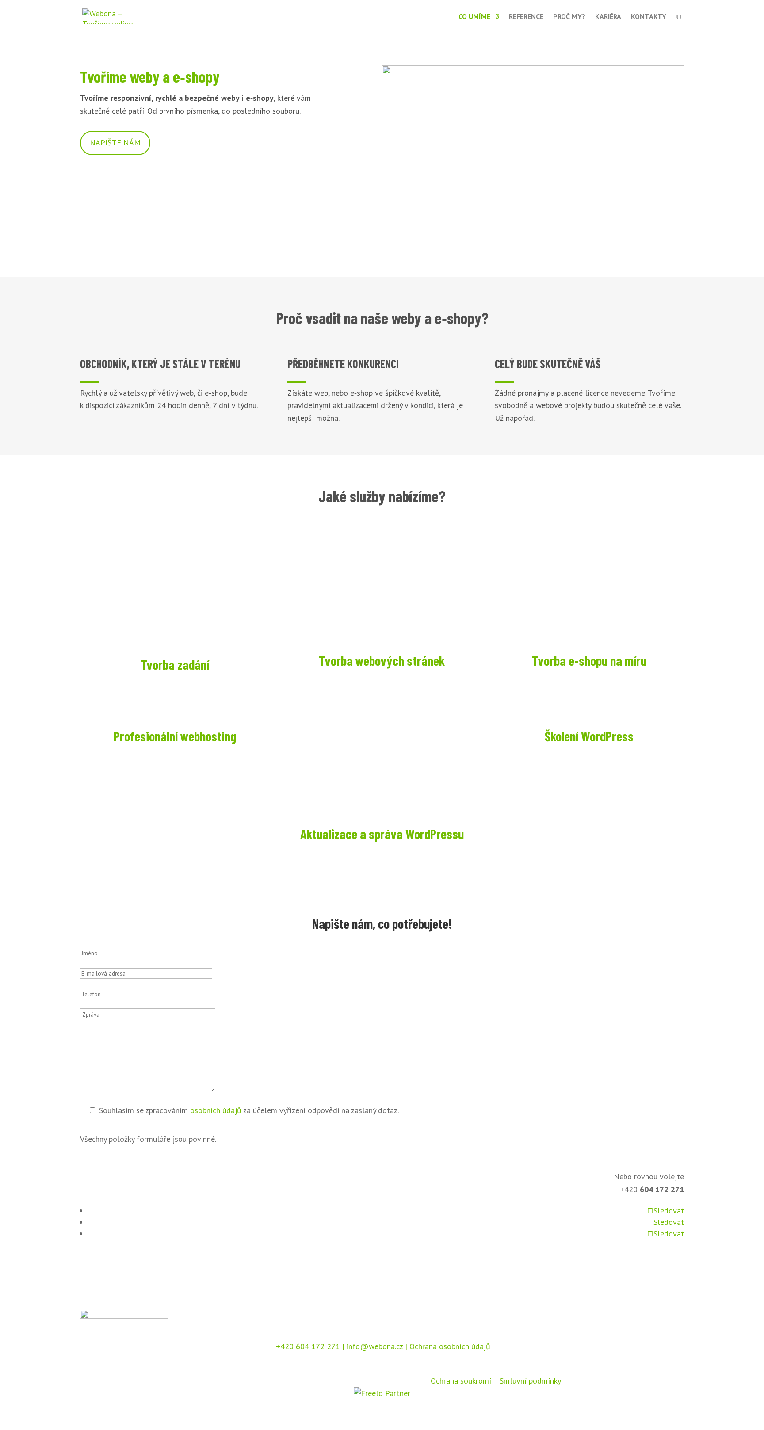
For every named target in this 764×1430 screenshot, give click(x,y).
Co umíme (474, 17)
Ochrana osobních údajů (449, 1346)
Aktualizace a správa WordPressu (382, 834)
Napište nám (115, 142)
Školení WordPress (589, 736)
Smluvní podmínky (530, 1381)
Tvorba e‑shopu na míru (589, 660)
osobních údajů (215, 1110)
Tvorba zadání (175, 664)
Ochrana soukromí (461, 1381)
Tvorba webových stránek (382, 660)
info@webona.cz (375, 1346)
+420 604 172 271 (307, 1346)
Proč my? (569, 17)
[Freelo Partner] (382, 1393)
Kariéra (608, 17)
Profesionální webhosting (175, 736)
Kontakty (648, 17)
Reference (526, 17)
